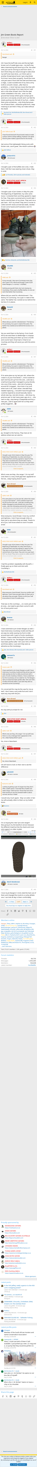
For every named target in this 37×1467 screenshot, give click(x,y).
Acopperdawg (18, 937)
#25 (35, 273)
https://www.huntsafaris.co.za (14, 1273)
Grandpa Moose (22, 925)
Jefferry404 (19, 929)
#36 (35, 727)
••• (35, 1336)
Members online (7, 920)
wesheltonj (10, 937)
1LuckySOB (4, 944)
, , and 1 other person (18, 113)
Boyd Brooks (31, 935)
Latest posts (6, 1282)
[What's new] (30, 2)
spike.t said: (5, 495)
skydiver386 (19, 941)
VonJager (32, 924)
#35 (35, 706)
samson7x (14, 927)
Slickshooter (21, 927)
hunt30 (30, 933)
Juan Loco (23, 935)
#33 (35, 625)
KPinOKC (13, 929)
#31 (35, 537)
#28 (35, 416)
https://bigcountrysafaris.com (14, 1238)
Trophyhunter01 (15, 935)
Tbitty (8, 924)
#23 (35, 163)
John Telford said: (7, 131)
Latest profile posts (8, 1327)
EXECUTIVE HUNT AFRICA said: (11, 452)
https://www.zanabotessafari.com (15, 1258)
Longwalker (7, 931)
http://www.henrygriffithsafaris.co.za (16, 1243)
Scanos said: (6, 667)
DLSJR (17, 1371)
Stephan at (19, 924)
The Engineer (26, 942)
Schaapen (7, 1330)
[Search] (35, 2)
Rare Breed (6, 38)
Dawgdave (7, 1351)
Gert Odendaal (29, 931)
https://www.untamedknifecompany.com (17, 1248)
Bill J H (7, 935)
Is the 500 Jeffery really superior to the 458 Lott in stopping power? (19, 1286)
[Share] (31, 50)
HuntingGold (20, 931)
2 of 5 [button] (18, 902)
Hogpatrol (26, 941)
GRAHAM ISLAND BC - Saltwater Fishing (18, 1317)
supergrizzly (8, 1339)
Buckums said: (6, 784)
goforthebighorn (16, 933)
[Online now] (5, 46)
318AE (3, 925)
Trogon (9, 939)
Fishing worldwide (9, 1321)
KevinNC (3, 939)
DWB (10, 942)
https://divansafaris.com (12, 1233)
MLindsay (26, 924)
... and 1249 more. (6, 946)
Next (24, 902)
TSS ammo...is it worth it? (13, 1295)
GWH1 (13, 924)
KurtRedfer (32, 965)
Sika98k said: (6, 319)
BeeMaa (3, 941)
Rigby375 (29, 927)
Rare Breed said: (7, 54)
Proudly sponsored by (10, 1222)
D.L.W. (32, 942)
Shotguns (7, 1298)
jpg (2, 931)
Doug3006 (25, 933)
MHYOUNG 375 (9, 1371)
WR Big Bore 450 (29, 929)
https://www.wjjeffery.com (13, 1268)
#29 (35, 448)
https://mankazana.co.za (12, 1228)
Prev (12, 902)
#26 (35, 314)
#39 (35, 819)
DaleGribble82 (5, 929)
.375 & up (7, 1291)
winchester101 (16, 942)
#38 (35, 779)
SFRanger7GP (27, 937)
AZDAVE (15, 1339)
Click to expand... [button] (18, 469)
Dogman (3, 937)
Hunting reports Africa (11, 1308)
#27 (35, 357)
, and (17, 175)
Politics (6, 1311)
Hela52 (20, 939)
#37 (35, 754)
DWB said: (5, 277)
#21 (35, 50)
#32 (35, 585)
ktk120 (13, 931)
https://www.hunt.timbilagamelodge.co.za (18, 1253)
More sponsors (30, 1276)
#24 (35, 188)
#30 (35, 491)
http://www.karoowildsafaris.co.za (15, 1263)
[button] (2, 2)
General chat (8, 1315)
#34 (35, 663)
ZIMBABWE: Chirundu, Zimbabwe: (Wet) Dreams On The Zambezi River (18, 1302)
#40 (35, 889)
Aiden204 (15, 939)
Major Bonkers (5, 933)
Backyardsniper (5, 927)
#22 (35, 127)
